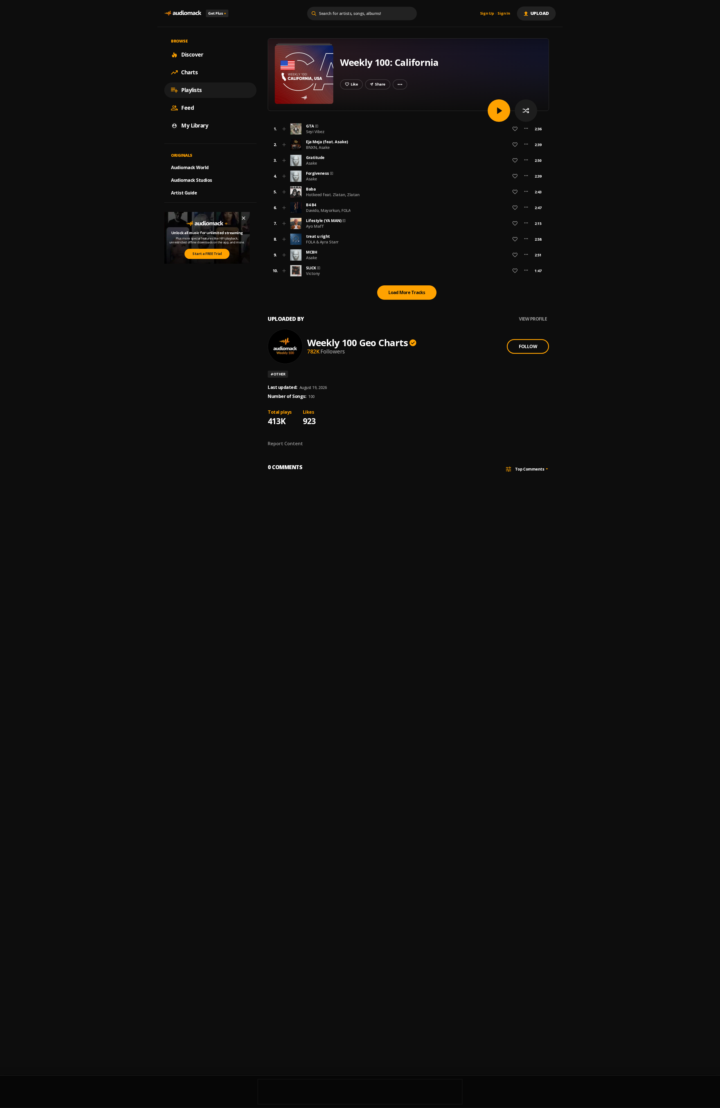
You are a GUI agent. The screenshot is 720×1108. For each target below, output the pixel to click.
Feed (187, 107)
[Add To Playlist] (284, 129)
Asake (311, 163)
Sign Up (487, 13)
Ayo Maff (314, 226)
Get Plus (217, 13)
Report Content (285, 443)
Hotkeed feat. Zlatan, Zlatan (332, 194)
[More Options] (526, 129)
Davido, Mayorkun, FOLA (328, 210)
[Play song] (499, 110)
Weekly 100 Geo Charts (357, 342)
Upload (539, 13)
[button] (407, 129)
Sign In (504, 13)
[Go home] (182, 13)
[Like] (515, 129)
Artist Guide (184, 193)
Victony (313, 273)
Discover (192, 54)
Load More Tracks (406, 292)
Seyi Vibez (315, 131)
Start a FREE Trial (207, 253)
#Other (278, 374)
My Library (194, 125)
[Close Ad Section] (243, 218)
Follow (528, 346)
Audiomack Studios (191, 180)
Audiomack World (190, 167)
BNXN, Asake (318, 147)
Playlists (191, 90)
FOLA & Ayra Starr (322, 242)
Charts (189, 72)
